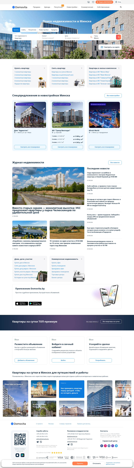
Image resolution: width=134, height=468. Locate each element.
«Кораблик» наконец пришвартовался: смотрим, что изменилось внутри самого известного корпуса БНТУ (29, 243)
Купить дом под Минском (23, 275)
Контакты (104, 431)
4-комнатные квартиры (22, 81)
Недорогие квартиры (22, 84)
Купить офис (56, 263)
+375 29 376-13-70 (41, 434)
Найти (118, 37)
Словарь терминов (65, 424)
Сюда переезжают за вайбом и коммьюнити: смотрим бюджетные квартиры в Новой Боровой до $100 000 (102, 175)
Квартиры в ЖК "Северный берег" (101, 78)
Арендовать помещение (60, 272)
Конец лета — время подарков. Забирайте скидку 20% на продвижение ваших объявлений (103, 217)
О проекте (39, 424)
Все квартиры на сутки (111, 321)
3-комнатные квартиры (22, 78)
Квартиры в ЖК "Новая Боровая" (100, 81)
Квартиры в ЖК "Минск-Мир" (99, 72)
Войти (63, 360)
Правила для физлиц (83, 424)
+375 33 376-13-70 (41, 436)
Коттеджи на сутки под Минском (25, 278)
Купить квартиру (21, 68)
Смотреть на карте (111, 47)
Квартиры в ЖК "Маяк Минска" (100, 75)
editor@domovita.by (42, 439)
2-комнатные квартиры (22, 75)
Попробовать (100, 360)
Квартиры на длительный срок (62, 75)
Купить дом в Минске (22, 263)
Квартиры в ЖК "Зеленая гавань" (100, 84)
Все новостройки (113, 96)
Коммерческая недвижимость (65, 259)
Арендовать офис (58, 269)
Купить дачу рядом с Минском (25, 269)
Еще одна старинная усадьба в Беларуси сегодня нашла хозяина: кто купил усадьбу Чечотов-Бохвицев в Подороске (103, 230)
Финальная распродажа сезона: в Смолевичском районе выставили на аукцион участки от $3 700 (101, 243)
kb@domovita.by (72, 436)
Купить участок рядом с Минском (26, 272)
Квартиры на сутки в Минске (62, 72)
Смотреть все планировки (30, 147)
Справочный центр (110, 441)
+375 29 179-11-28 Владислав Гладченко (79, 439)
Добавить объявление (26, 360)
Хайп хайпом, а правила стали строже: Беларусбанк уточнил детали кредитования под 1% (104, 188)
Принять (80, 463)
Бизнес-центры (57, 278)
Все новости (115, 163)
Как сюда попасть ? (92, 321)
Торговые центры (58, 275)
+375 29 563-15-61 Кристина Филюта (78, 434)
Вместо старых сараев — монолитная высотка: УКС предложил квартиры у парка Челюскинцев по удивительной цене (46, 210)
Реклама (51, 424)
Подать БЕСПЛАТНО (105, 2)
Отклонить (97, 463)
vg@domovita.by (72, 441)
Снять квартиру (58, 68)
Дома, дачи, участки (23, 259)
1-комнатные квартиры (22, 72)
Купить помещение (58, 266)
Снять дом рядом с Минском (24, 266)
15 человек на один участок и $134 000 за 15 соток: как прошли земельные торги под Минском (66, 243)
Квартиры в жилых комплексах (102, 68)
